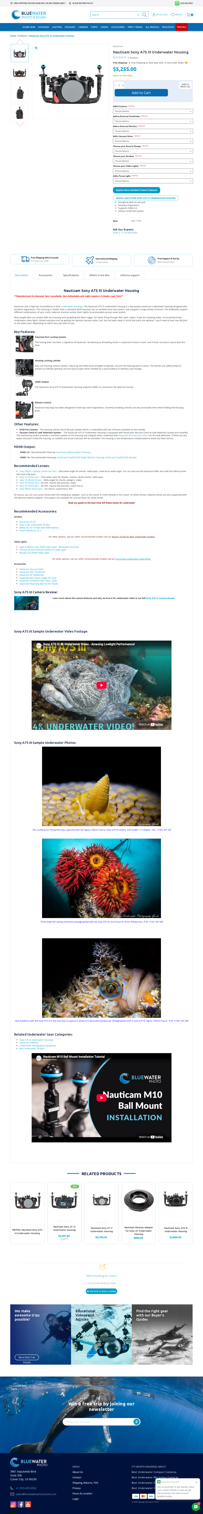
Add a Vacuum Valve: (126, 136)
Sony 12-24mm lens (29, 477)
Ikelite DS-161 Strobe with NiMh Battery (39, 527)
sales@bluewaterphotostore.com (36, 1494)
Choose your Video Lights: (129, 166)
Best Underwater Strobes (31, 1048)
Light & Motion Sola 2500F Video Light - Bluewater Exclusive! (49, 547)
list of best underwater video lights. (133, 558)
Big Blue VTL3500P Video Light (34, 552)
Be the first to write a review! (101, 1291)
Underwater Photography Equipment (37, 1045)
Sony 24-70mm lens (29, 482)
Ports (94, 27)
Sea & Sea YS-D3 (27, 521)
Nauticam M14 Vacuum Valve (133, 435)
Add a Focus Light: (125, 176)
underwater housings (72, 306)
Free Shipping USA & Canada (44, 257)
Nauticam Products (28, 1042)
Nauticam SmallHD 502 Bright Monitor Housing (80, 457)
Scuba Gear (29, 27)
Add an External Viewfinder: (130, 116)
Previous (19, 41)
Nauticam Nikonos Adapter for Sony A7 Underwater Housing (138, 1231)
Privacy (77, 1488)
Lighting (57, 27)
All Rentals (152, 27)
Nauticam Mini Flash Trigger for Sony (37, 577)
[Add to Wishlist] (38, 1196)
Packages (70, 27)
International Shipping (106, 258)
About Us (78, 1472)
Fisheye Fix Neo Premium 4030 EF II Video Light (42, 549)
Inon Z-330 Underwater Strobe (34, 524)
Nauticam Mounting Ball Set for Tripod (38, 583)
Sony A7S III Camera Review (160, 598)
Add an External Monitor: (129, 126)
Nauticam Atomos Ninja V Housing (73, 452)
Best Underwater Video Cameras (152, 1488)
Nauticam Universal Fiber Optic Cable (38, 580)
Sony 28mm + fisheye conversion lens (38, 471)
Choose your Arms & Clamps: (130, 146)
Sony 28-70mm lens (29, 485)
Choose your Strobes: (127, 156)
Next (19, 124)
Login (76, 1498)
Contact (77, 1477)
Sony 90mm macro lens (31, 488)
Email (115, 232)
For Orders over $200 (40, 261)
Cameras (83, 27)
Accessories (118, 27)
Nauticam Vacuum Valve (31, 569)
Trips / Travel (135, 27)
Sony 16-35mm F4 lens (30, 480)
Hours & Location (82, 1493)
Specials (181, 27)
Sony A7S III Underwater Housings (36, 1039)
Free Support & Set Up (168, 258)
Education (168, 27)
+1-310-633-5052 (129, 232)
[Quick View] (38, 1188)
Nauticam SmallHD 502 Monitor (121, 457)
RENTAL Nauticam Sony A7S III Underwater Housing (146, 198)
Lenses (104, 27)
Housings (43, 27)
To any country (102, 262)
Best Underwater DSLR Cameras (152, 1482)
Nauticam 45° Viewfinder (31, 574)
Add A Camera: (123, 106)
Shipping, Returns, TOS (85, 1482)
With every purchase (166, 262)
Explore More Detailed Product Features (136, 190)
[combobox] (113, 15)
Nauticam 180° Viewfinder (32, 572)
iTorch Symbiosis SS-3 (30, 530)
